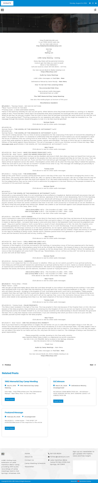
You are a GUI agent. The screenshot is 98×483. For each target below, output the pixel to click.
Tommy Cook (49, 168)
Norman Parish (49, 122)
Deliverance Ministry (78, 385)
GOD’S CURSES (26, 216)
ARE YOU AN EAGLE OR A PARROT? (35, 323)
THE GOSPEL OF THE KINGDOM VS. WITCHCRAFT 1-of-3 (35, 129)
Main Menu (63, 81)
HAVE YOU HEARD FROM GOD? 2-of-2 (38, 154)
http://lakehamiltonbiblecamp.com (49, 46)
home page (59, 341)
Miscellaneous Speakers (49, 103)
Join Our (49, 49)
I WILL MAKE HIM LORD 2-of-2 (34, 243)
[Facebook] (90, 3)
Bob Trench (49, 147)
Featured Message (14, 412)
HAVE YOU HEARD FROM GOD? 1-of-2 (37, 152)
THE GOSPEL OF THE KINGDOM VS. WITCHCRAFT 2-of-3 (35, 133)
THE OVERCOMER (29, 174)
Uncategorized (58, 388)
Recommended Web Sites (49, 88)
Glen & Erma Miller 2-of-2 (34, 211)
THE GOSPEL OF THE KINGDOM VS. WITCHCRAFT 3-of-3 (34, 193)
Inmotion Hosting (86, 481)
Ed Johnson (59, 381)
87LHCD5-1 (6, 106)
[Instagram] (93, 3)
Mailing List (49, 53)
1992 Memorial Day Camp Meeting (21, 381)
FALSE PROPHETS (31, 305)
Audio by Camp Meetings (49, 75)
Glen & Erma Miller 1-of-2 (35, 209)
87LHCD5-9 (6, 284)
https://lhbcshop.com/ (49, 72)
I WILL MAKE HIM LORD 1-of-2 (34, 241)
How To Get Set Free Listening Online (49, 85)
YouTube (56, 78)
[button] (95, 10)
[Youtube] (96, 3)
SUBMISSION (29, 261)
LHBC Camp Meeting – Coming (49, 58)
